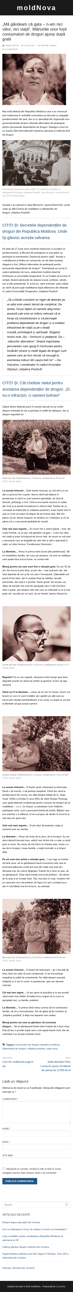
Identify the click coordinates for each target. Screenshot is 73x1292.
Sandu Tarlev (11, 45)
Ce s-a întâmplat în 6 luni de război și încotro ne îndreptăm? (34, 1229)
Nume (6, 1128)
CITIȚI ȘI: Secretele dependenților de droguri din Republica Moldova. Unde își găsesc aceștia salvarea (34, 231)
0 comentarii (11, 49)
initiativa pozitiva (36, 1048)
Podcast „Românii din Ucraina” (18, 1268)
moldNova (36, 7)
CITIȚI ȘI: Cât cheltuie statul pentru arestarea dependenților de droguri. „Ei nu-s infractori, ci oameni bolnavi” (36, 389)
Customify (60, 1286)
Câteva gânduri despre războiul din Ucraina (25, 1247)
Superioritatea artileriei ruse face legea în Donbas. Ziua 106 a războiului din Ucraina (35, 1255)
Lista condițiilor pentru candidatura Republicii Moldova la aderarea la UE (32, 1238)
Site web (7, 1155)
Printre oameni (48, 45)
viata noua (52, 1048)
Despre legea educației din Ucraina (21, 1222)
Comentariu (10, 1099)
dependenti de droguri (14, 1048)
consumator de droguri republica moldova (37, 1044)
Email (6, 1142)
